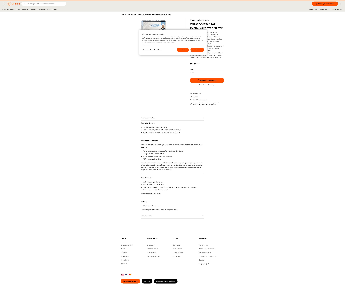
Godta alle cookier (197, 50)
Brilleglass (24, 9)
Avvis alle (183, 50)
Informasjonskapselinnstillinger (165, 281)
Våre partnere (146, 44)
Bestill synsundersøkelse (326, 4)
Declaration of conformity (208, 256)
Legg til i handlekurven (208, 80)
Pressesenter (177, 249)
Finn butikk (325, 9)
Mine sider (314, 9)
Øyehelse (124, 264)
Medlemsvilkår (152, 252)
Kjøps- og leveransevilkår (207, 249)
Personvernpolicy (205, 252)
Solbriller (33, 9)
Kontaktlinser (52, 9)
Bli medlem (150, 245)
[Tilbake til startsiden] (14, 4)
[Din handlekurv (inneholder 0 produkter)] (341, 3)
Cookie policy (170, 42)
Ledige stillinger (178, 252)
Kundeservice (338, 9)
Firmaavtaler (177, 256)
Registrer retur (204, 245)
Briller (18, 9)
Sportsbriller (41, 9)
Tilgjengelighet (204, 264)
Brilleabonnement (8, 9)
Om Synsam (177, 245)
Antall (191, 69)
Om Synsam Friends (153, 256)
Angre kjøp (147, 281)
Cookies (201, 260)
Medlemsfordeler (152, 249)
